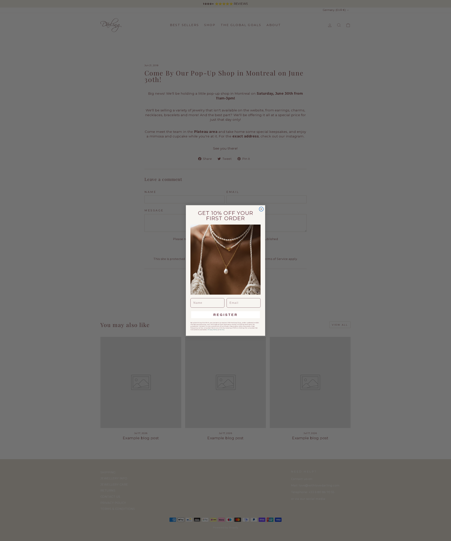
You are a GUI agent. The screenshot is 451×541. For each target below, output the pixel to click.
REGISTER (225, 315)
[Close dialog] (261, 209)
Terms (221, 330)
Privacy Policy (213, 330)
